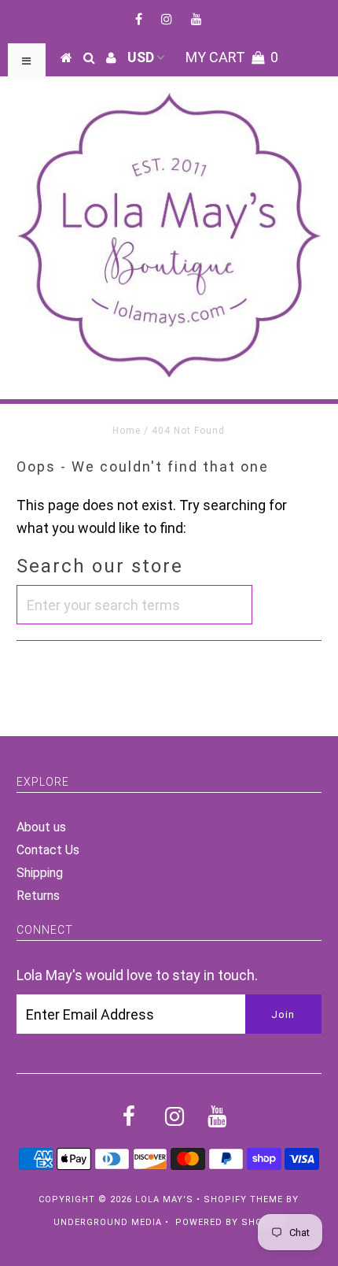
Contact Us (48, 849)
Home (126, 430)
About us (41, 827)
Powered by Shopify (230, 1222)
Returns (38, 895)
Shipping (40, 872)
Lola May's (164, 1199)
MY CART (232, 57)
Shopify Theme (243, 1199)
